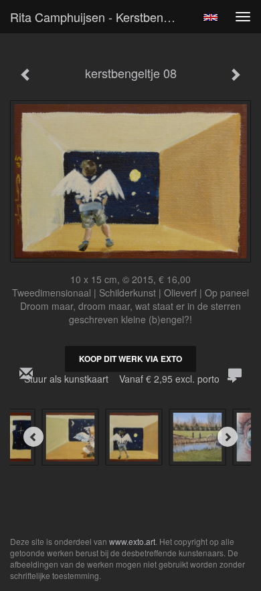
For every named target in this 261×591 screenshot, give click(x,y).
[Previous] (33, 437)
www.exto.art (132, 541)
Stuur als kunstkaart (122, 378)
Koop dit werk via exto (130, 359)
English (210, 17)
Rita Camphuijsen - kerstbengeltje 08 (99, 16)
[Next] (227, 437)
